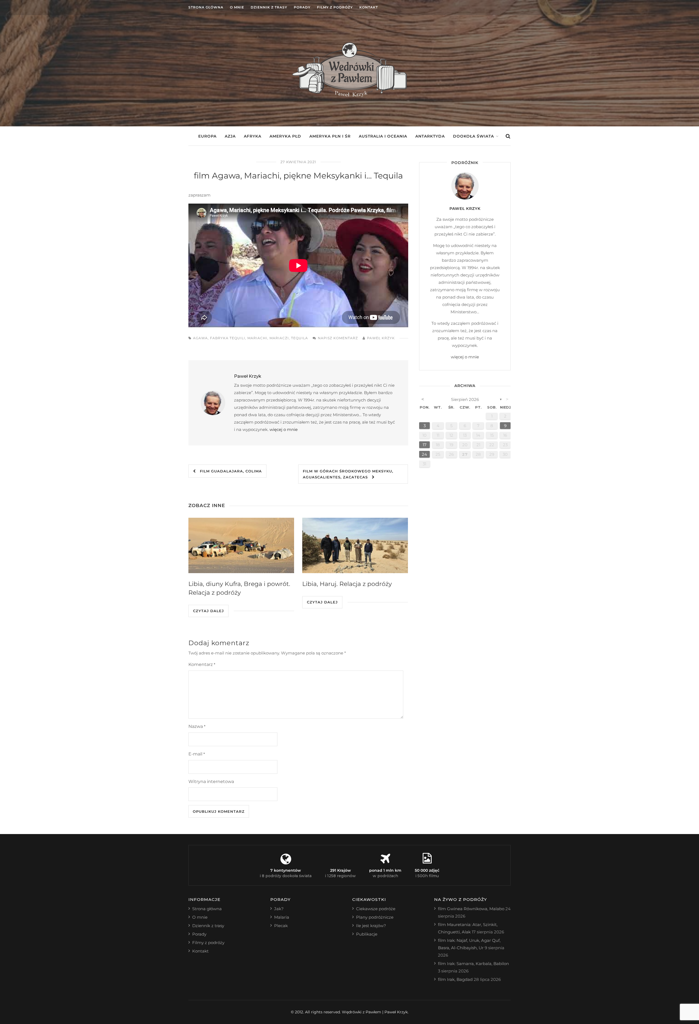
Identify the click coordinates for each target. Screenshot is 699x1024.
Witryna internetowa (211, 781)
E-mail (196, 754)
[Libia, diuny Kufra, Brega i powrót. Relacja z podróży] (241, 545)
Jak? (279, 908)
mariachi (257, 338)
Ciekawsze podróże (375, 908)
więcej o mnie (283, 429)
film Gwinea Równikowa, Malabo (471, 908)
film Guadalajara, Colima (229, 471)
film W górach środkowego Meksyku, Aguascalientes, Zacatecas (348, 474)
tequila (299, 338)
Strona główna (205, 7)
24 (424, 454)
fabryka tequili (227, 338)
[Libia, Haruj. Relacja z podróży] (355, 545)
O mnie (237, 7)
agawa (200, 338)
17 (424, 444)
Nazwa (196, 726)
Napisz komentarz (338, 338)
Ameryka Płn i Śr (330, 136)
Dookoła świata (473, 136)
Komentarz (201, 664)
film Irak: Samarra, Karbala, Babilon (473, 963)
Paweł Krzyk (381, 338)
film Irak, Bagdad (455, 979)
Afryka (252, 136)
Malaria (281, 917)
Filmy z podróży (335, 7)
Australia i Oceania (383, 136)
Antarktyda (430, 136)
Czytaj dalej (208, 611)
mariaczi (279, 338)
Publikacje (366, 934)
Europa (207, 136)
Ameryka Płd (285, 136)
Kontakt (368, 7)
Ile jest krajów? (371, 925)
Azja (230, 136)
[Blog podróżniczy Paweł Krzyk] (349, 95)
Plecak (281, 925)
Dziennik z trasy (269, 7)
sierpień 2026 (465, 399)
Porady (302, 7)
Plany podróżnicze (374, 917)
